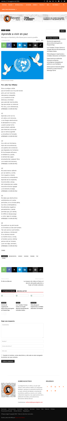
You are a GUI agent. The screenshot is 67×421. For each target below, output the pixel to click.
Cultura (3, 30)
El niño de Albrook (6, 281)
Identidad (4, 302)
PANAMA (32, 256)
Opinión (35, 4)
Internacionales (12, 409)
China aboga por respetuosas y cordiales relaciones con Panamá (37, 306)
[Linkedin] (50, 1)
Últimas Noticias (18, 411)
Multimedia (55, 4)
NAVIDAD (26, 256)
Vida (42, 409)
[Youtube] (64, 1)
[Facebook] (44, 1)
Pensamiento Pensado (6, 411)
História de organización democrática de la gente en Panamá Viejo (54, 43)
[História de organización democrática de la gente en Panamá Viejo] (7, 299)
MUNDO (20, 256)
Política (42, 4)
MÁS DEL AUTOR (22, 291)
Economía (28, 4)
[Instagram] (47, 1)
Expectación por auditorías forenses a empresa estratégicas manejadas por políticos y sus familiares (55, 61)
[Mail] (53, 1)
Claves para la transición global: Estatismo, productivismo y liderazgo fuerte (55, 68)
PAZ (37, 256)
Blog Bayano (26, 411)
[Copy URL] (40, 45)
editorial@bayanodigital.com (34, 402)
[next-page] (5, 314)
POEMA (3, 258)
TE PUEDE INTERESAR (8, 291)
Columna (26, 409)
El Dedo (53, 409)
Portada (4, 4)
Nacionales (33, 302)
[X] (61, 1)
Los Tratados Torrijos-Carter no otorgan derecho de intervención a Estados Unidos (56, 49)
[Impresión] (35, 45)
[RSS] (56, 1)
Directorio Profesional (8, 9)
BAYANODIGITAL (12, 256)
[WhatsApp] (3, 45)
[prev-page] (2, 314)
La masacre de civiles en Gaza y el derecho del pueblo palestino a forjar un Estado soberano (33, 283)
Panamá (10, 4)
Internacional (19, 4)
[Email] (30, 45)
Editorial (47, 409)
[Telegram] (58, 1)
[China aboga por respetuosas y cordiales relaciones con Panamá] (37, 299)
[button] (64, 5)
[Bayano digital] (33, 18)
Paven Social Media (20, 417)
